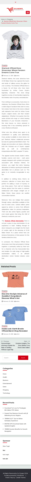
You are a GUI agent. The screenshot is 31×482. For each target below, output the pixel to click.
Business (5, 380)
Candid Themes (21, 477)
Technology (6, 393)
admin (17, 75)
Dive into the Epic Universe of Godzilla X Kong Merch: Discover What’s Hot (14, 296)
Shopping (4, 65)
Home (4, 374)
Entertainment (7, 383)
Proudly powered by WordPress (14, 475)
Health (5, 377)
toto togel (6, 454)
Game (4, 386)
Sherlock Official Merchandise (14, 221)
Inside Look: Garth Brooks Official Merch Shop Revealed (14, 330)
